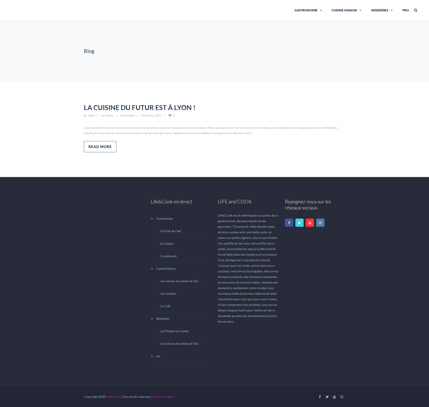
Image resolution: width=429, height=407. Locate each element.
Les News (107, 115)
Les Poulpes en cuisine (174, 331)
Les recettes (168, 293)
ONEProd (113, 397)
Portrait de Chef (170, 231)
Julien (91, 115)
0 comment (127, 115)
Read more (100, 146)
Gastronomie (306, 10)
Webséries (379, 10)
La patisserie (168, 256)
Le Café (165, 306)
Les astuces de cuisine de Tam (179, 281)
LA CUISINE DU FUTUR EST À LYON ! (140, 107)
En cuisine (166, 243)
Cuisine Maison (344, 10)
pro (405, 10)
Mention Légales (163, 397)
